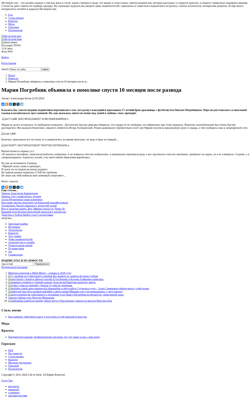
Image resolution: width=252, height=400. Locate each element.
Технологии (15, 230)
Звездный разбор (18, 223)
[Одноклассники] (6, 104)
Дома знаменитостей (20, 239)
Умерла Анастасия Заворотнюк (19, 193)
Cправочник (15, 254)
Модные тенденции (19, 362)
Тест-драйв (14, 236)
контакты (13, 386)
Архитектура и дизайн (21, 242)
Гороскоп (13, 27)
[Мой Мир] (10, 104)
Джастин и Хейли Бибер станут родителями (27, 214)
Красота (13, 21)
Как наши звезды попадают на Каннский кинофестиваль (34, 202)
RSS (10, 350)
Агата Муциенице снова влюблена (21, 199)
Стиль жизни (16, 17)
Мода (11, 24)
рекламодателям (17, 395)
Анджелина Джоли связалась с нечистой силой (29, 205)
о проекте (14, 392)
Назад (11, 75)
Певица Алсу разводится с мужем (21, 196)
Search (5, 69)
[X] (14, 104)
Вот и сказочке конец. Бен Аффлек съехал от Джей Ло (33, 208)
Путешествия (16, 248)
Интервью (14, 226)
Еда (10, 14)
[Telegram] (21, 104)
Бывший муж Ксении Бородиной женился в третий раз (33, 211)
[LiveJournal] (18, 104)
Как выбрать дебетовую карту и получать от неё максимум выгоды (47, 316)
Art (10, 251)
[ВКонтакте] (2, 104)
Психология (15, 30)
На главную (15, 353)
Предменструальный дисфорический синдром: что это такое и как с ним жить (54, 337)
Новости (13, 78)
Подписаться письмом (14, 267)
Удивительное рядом (20, 245)
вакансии (13, 389)
